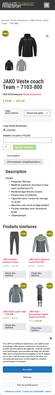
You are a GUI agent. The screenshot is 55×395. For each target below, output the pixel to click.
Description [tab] (13, 155)
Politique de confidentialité (33, 391)
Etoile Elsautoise (19, 20)
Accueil (5, 20)
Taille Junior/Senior (11, 112)
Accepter (27, 369)
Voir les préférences (27, 385)
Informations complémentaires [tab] (23, 162)
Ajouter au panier (24, 147)
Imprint (48, 391)
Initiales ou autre (16, 136)
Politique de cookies (13, 391)
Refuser (27, 377)
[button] (50, 338)
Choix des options (10, 274)
